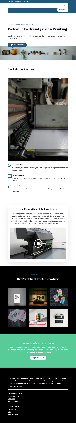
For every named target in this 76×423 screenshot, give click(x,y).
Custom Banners (14, 401)
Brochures (11, 399)
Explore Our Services (17, 45)
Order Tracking (13, 414)
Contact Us (12, 409)
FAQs (9, 412)
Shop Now (62, 10)
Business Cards (13, 396)
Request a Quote (38, 358)
